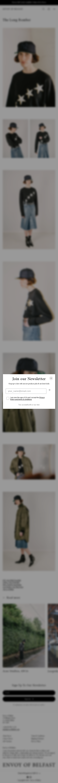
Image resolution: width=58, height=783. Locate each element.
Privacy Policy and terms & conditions (27, 398)
